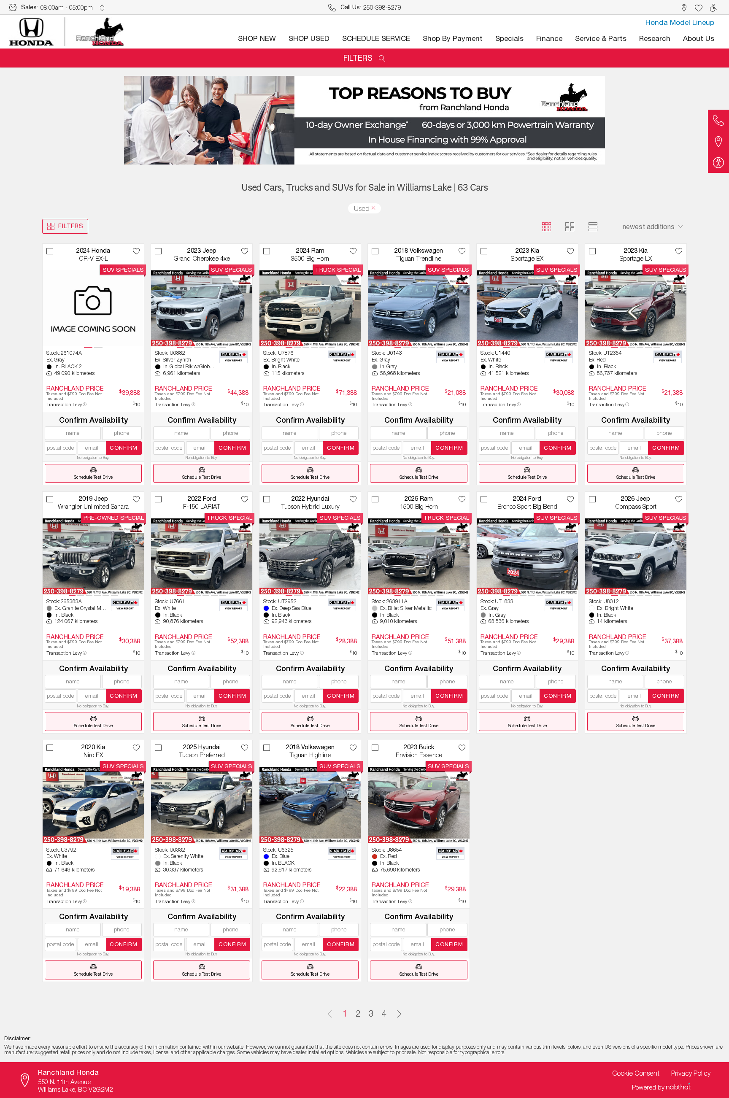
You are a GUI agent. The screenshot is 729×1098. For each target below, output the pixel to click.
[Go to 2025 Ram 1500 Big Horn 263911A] (418, 556)
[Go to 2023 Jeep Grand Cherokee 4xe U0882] (201, 308)
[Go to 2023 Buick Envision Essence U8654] (418, 805)
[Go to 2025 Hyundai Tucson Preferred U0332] (201, 805)
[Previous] (329, 1014)
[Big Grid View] (569, 226)
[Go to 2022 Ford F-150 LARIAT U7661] (201, 556)
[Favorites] (698, 7)
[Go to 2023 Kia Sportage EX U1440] (527, 308)
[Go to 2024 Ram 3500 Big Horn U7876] (310, 308)
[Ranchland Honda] (66, 31)
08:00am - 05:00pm (66, 7)
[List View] (593, 226)
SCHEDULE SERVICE (376, 38)
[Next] (399, 1014)
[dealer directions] (27, 1080)
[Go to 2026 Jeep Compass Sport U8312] (635, 556)
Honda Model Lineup (679, 22)
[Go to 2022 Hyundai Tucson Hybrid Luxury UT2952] (310, 556)
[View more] (102, 7)
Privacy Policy (690, 1073)
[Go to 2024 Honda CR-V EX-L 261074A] (93, 308)
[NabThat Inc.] (678, 1087)
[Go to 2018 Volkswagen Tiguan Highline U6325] (310, 805)
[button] (683, 7)
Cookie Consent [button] (635, 1073)
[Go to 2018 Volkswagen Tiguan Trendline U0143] (418, 308)
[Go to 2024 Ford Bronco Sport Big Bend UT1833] (527, 556)
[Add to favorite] (136, 251)
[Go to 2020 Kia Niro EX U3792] (93, 805)
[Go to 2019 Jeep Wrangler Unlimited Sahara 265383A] (93, 556)
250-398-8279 (382, 7)
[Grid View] (546, 226)
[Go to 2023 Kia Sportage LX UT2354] (635, 308)
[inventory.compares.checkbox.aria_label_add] (50, 251)
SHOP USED (309, 38)
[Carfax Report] (233, 357)
